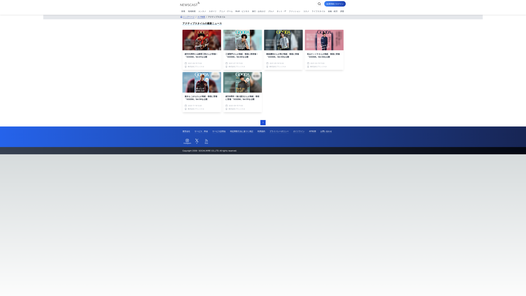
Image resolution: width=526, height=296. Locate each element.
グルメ (271, 11)
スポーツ (212, 11)
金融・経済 (333, 11)
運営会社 (186, 131)
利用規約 (261, 131)
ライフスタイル (318, 11)
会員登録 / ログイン (335, 4)
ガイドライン (299, 131)
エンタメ (202, 11)
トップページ (189, 17)
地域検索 (192, 11)
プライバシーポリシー (279, 131)
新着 (183, 11)
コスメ (306, 11)
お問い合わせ (326, 131)
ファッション (294, 11)
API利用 (312, 131)
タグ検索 (201, 17)
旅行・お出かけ (258, 11)
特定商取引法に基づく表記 (241, 131)
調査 (342, 11)
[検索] (319, 4)
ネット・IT (281, 11)
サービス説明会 (219, 131)
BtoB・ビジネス (242, 11)
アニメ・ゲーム (226, 11)
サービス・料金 (201, 131)
